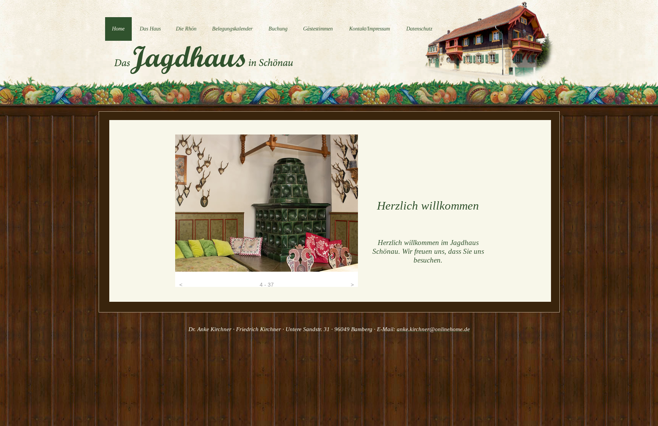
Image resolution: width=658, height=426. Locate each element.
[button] (181, 279)
